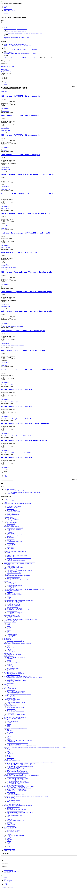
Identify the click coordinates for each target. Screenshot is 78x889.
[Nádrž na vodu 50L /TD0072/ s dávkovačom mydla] (5, 150)
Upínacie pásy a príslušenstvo (14, 506)
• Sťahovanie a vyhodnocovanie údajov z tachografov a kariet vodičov (24, 492)
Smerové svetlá (10, 547)
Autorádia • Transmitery (9, 695)
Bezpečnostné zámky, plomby (14, 605)
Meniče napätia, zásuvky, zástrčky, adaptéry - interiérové (17, 643)
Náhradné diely (7, 837)
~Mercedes (9, 632)
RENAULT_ (10, 754)
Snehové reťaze (7, 639)
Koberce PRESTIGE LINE (13, 767)
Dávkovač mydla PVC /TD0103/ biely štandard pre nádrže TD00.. (26, 213)
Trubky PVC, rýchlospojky (13, 577)
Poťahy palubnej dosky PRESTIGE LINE (17, 771)
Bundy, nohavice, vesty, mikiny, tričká (16, 835)
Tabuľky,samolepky (11, 518)
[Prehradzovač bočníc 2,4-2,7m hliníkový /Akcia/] (5, 27)
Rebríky (9, 665)
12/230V (9, 650)
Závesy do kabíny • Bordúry (13, 800)
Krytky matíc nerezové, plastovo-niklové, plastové (19, 694)
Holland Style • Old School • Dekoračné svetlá (15, 551)
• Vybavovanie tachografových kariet (16, 490)
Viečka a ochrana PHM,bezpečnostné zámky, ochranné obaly (18, 600)
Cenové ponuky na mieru (10, 850)
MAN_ (8, 751)
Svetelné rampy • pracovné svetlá (15, 528)
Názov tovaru (4, 67)
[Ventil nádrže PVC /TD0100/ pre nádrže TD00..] (5, 248)
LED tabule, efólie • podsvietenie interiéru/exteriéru (19, 558)
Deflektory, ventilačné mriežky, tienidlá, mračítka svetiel (17, 676)
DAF (8, 734)
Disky (5, 684)
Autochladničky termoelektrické (14, 613)
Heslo (3, 860)
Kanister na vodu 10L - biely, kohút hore (16, 389)
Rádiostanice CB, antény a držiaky (12, 699)
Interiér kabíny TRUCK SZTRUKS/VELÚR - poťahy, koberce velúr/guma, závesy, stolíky (26, 796)
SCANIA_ (9, 749)
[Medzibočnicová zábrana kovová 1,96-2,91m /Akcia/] (12, 35)
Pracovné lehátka (11, 666)
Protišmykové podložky (12, 507)
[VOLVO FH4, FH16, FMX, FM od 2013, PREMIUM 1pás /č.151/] (8, 52)
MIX (8, 816)
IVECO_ (9, 755)
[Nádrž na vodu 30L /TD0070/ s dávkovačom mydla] (5, 111)
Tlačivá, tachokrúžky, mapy (10, 568)
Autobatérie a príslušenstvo (10, 620)
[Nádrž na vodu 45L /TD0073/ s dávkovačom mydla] (5, 130)
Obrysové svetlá (10, 539)
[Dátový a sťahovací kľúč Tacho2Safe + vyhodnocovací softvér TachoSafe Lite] (15, 31)
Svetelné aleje (10, 532)
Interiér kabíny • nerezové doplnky (12, 760)
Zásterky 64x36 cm (11, 583)
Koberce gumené (11, 793)
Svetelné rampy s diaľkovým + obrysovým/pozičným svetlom (21, 745)
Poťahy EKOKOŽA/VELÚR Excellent (16, 781)
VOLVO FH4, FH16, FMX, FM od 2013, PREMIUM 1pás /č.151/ (20, 53)
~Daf (8, 631)
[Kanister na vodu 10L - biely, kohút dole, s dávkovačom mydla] (16, 419)
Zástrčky (9, 598)
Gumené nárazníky (11, 635)
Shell (8, 720)
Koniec (5, 84)
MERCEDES (10, 732)
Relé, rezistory (10, 548)
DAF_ (8, 748)
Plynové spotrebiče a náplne (13, 617)
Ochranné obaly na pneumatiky (14, 608)
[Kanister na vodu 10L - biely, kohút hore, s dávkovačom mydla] (16, 435)
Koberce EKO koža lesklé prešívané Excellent (18, 782)
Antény (8, 703)
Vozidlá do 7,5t (10, 642)
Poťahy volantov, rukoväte (13, 807)
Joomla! (11, 887)
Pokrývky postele (11, 803)
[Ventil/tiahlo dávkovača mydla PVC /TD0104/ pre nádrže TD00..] (5, 228)
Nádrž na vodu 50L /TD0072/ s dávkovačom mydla (20, 155)
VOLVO (9, 733)
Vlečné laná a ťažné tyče (13, 515)
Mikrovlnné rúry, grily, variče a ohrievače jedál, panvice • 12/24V (22, 619)
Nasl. (5, 82)
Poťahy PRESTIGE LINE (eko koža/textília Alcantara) (20, 766)
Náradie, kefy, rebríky (9, 656)
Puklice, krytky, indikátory (10, 688)
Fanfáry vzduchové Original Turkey (15, 707)
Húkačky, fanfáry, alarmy (10, 705)
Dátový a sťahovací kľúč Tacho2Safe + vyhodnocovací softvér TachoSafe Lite (23, 33)
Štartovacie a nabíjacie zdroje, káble (12, 672)
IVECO (9, 739)
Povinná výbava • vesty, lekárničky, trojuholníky (15, 717)
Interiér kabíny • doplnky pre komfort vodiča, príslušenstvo (18, 805)
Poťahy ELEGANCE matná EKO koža (16, 777)
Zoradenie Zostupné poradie (7, 66)
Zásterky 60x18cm (11, 582)
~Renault (9, 630)
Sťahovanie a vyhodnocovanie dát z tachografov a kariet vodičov (19, 562)
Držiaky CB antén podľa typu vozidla (16, 702)
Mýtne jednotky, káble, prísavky (14, 654)
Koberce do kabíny (11, 798)
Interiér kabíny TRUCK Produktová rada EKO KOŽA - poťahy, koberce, (21, 775)
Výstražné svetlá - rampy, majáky (15, 534)
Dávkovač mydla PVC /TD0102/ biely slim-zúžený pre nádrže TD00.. (27, 194)
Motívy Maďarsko (11, 826)
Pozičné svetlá (10, 537)
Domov (5, 6)
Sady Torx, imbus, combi (13, 668)
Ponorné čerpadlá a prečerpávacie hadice (16, 657)
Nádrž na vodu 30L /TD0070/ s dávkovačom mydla (20, 115)
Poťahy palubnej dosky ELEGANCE (16, 779)
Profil (5, 7)
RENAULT (9, 736)
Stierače (5, 715)
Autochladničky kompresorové (14, 612)
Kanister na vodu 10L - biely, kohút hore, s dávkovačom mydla (25, 440)
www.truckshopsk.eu (6, 57)
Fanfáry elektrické (11, 709)
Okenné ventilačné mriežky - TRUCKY (16, 680)
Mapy (8, 574)
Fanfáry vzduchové (11, 710)
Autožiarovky (10, 545)
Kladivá (9, 671)
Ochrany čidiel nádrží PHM (13, 604)
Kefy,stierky (10, 664)
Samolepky (9, 822)
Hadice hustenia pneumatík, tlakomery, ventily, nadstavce (20, 579)
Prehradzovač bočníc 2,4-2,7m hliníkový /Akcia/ (15, 29)
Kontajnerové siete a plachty (13, 511)
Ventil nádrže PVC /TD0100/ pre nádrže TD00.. (19, 252)
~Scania (9, 627)
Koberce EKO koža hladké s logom (15, 783)
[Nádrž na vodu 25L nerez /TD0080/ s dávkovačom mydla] (12, 326)
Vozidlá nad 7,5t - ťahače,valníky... (15, 641)
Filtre (8, 845)
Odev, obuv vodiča (8, 828)
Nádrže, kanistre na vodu (13, 566)
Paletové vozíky (10, 669)
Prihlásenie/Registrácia (9, 10)
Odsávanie (9, 839)
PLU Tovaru (4, 69)
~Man (8, 628)
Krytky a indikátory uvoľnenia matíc (15, 692)
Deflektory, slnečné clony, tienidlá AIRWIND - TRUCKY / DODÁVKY (24, 677)
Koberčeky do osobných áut (13, 804)
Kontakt (6, 13)
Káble (8, 596)
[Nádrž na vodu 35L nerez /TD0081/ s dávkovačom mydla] (12, 345)
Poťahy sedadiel (10, 797)
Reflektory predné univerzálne (14, 529)
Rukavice (9, 832)
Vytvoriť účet (7, 872)
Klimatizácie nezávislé (12, 611)
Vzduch (9, 843)
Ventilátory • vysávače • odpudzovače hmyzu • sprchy (20, 812)
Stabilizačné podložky (12, 510)
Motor (8, 838)
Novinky (6, 502)
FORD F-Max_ (10, 758)
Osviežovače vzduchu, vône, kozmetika (16, 809)
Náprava (9, 842)
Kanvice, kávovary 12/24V (13, 616)
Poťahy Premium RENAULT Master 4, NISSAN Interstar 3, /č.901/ (20, 49)
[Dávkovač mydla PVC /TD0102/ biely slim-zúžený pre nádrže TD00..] (5, 189)
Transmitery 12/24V (11, 698)
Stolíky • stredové (11, 792)
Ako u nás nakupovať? (9, 849)
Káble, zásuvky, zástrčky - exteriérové (13, 594)
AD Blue (9, 722)
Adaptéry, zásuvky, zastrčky (13, 651)
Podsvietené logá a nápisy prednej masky (16, 560)
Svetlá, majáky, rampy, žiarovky (11, 526)
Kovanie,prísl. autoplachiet (13, 593)
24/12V (8, 645)
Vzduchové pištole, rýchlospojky (15, 811)
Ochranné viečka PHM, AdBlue (14, 601)
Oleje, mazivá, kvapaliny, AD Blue (12, 718)
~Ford (8, 624)
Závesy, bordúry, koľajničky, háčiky (15, 794)
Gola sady (9, 661)
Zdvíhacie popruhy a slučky (13, 514)
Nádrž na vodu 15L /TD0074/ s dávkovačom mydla (20, 96)
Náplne (8, 846)
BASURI (9, 706)
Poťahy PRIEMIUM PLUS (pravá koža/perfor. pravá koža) (21, 763)
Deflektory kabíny (11, 681)
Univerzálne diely (11, 741)
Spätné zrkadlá (7, 638)
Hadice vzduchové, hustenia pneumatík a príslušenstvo (17, 575)
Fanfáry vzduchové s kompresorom (15, 711)
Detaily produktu (5, 108)
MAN (8, 737)
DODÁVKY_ (10, 759)
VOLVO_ (9, 752)
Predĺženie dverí (10, 637)
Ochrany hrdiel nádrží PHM (13, 603)
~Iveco (8, 626)
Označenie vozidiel (8, 517)
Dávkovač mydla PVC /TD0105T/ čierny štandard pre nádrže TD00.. (27, 174)
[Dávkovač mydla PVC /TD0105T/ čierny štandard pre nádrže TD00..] (5, 169)
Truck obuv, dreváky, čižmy (13, 830)
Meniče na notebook (12, 647)
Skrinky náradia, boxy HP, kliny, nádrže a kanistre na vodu (25, 57)
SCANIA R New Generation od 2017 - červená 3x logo (17, 45)
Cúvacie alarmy (10, 713)
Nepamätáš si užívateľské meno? (11, 871)
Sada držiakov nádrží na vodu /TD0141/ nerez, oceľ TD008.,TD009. (27, 370)
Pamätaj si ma (5, 863)
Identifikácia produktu (6, 71)
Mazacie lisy (10, 658)
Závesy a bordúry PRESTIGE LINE (15, 774)
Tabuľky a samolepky (12, 522)
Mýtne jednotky (7, 653)
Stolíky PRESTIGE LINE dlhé (14, 770)
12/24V (8, 646)
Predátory (9, 536)
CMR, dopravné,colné (12, 571)
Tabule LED (10, 808)
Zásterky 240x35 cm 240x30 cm (14, 585)
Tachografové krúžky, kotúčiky (14, 573)
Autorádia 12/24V (11, 696)
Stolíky (8, 801)
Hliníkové (9, 685)
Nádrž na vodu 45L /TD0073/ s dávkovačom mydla (20, 135)
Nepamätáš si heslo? (8, 870)
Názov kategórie (5, 70)
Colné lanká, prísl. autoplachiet (11, 590)
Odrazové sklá (10, 549)
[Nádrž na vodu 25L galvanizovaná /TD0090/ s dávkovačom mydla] (5, 287)
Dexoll (8, 725)
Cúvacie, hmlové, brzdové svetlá (14, 541)
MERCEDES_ (10, 756)
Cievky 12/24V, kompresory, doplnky (16, 714)
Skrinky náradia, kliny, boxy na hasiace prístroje (18, 564)
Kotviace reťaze (10, 509)
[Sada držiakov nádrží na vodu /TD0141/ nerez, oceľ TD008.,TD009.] (5, 365)
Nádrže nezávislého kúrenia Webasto (15, 567)
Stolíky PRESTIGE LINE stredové (15, 768)
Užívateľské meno (6, 858)
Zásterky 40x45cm (11, 586)
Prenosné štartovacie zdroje (13, 675)
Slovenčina (4, 480)
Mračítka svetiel (10, 683)
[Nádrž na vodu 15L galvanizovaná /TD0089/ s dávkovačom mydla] (9, 267)
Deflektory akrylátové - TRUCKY (15, 679)
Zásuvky (9, 597)
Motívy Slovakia (11, 824)
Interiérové (9, 823)
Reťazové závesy (11, 513)
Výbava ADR (7, 521)
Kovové (9, 687)
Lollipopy (9, 552)
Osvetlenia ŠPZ (10, 540)
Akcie (5, 499)
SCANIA (9, 729)
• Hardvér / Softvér (11, 493)
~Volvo (8, 623)
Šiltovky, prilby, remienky (13, 831)
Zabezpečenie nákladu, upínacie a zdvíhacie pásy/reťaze (17, 503)
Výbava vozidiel (11, 524)
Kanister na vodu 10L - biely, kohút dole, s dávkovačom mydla (25, 423)
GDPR (5, 11)
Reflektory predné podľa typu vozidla (16, 530)
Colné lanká (9, 592)
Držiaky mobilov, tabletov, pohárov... (16, 815)
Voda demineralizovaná (12, 721)
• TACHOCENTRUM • (10, 489)
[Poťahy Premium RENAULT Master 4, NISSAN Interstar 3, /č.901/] (4, 48)
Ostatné (8, 726)
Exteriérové (9, 819)
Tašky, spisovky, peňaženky (13, 813)
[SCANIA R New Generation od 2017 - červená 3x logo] (15, 44)
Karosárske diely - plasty (10, 622)
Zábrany (9, 505)
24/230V (9, 649)
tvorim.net (3, 887)
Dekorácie (6, 817)
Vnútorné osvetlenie (11, 544)
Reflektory (9, 559)
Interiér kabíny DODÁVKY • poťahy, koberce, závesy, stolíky (19, 786)
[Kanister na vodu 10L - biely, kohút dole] (9, 402)
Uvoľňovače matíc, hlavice (13, 662)
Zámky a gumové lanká (12, 607)
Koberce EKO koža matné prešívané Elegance (18, 778)
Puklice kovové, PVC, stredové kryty (16, 691)
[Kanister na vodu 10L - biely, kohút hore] (8, 385)
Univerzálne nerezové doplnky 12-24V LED (17, 743)
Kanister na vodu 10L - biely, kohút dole (16, 406)
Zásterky (6, 581)
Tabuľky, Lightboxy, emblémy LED (15, 820)
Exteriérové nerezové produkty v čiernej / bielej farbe (19, 740)
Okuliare (9, 834)
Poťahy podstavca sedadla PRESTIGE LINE (17, 773)
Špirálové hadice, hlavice (13, 578)
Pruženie (9, 841)
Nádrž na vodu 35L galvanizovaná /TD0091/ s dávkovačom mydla (26, 311)
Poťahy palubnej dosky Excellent (15, 785)
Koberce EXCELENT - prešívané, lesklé (17, 790)
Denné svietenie (10, 543)
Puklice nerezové (11, 690)
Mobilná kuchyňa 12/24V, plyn (11, 615)
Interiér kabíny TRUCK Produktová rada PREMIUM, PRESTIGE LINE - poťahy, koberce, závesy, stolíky (29, 762)
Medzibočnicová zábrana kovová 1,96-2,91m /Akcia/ (16, 37)
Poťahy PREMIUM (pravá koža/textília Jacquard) (19, 764)
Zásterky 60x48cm (11, 588)
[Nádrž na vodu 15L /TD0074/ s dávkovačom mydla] (5, 91)
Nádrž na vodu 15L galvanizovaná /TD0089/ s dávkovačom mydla (26, 272)
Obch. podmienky (8, 9)
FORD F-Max (10, 730)
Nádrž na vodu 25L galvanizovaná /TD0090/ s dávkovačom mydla (26, 292)
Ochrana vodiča (10, 525)
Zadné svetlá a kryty (11, 533)
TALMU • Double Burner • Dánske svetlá (17, 555)
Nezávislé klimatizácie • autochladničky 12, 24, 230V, (17, 609)
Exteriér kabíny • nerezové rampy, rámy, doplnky (15, 728)
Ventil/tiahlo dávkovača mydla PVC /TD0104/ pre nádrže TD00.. (26, 233)
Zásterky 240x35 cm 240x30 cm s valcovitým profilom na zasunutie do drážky (25, 589)
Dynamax (9, 724)
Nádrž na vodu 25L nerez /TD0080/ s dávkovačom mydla (23, 331)
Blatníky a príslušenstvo (12, 634)
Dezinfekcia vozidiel (9, 500)
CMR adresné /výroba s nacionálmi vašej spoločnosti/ (19, 570)
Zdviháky (9, 660)
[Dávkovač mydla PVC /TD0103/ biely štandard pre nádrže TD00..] (5, 208)
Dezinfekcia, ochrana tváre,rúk (11, 827)
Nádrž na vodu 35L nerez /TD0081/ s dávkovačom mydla (23, 350)
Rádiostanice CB (11, 700)
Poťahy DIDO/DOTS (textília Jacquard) (16, 789)
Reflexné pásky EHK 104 (13, 520)
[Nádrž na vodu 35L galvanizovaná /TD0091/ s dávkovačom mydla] (5, 306)
